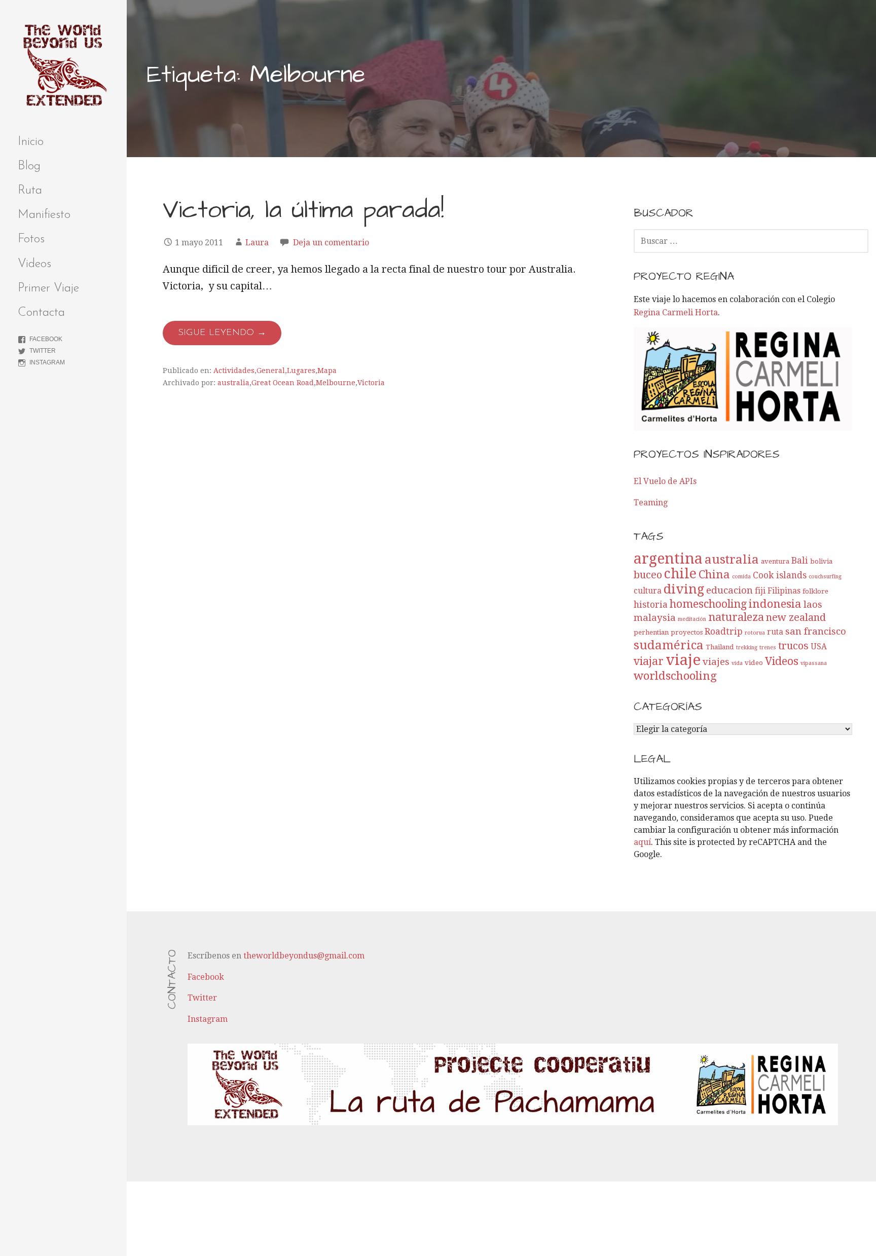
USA (819, 646)
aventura (775, 561)
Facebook (45, 339)
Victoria (371, 383)
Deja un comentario (331, 242)
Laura (257, 242)
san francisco (815, 631)
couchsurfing (825, 576)
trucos (793, 646)
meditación (692, 619)
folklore (815, 591)
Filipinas (784, 591)
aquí (642, 842)
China (714, 574)
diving (684, 589)
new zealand (796, 617)
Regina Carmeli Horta (676, 312)
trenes (767, 647)
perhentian (651, 632)
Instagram (47, 362)
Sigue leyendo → (222, 333)
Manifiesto (44, 215)
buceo (648, 575)
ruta (775, 632)
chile (680, 573)
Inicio (31, 142)
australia (233, 383)
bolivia (821, 561)
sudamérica (669, 645)
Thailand (720, 647)
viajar (649, 661)
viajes (716, 661)
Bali (799, 561)
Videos (34, 264)
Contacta (41, 313)
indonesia (775, 603)
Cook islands (780, 575)
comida (741, 576)
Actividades (233, 370)
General (271, 370)
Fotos (31, 239)
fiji (760, 591)
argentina (668, 558)
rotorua (755, 633)
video (754, 663)
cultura (648, 591)
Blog (29, 166)
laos (813, 604)
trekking (746, 647)
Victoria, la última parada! (303, 210)
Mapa (327, 370)
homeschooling (708, 604)
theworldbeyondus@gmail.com (303, 956)
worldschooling (675, 675)
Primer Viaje (48, 288)
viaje (683, 660)
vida (737, 663)
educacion (729, 590)
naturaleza (736, 617)
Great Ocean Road (282, 383)
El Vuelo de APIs (665, 481)
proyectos (687, 632)
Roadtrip (724, 631)
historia (651, 605)
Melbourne (335, 383)
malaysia (655, 617)
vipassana (813, 663)
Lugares (301, 370)
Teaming (651, 502)
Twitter (42, 350)
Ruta (30, 190)
